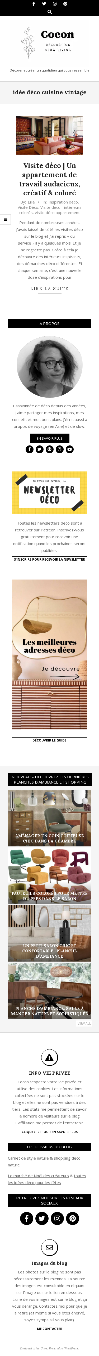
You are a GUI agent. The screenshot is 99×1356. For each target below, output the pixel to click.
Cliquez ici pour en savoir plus (50, 1132)
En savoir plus (50, 438)
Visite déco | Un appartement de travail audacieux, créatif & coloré (49, 179)
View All (84, 1023)
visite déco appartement (57, 212)
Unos (43, 1348)
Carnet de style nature (28, 1158)
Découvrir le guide (49, 740)
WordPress (71, 1348)
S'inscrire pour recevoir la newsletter (49, 559)
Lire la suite (49, 288)
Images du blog (49, 1263)
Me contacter (49, 1329)
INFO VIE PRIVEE (49, 1073)
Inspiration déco (63, 202)
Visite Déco (28, 207)
